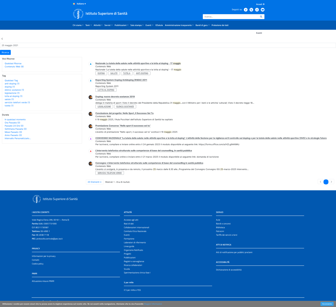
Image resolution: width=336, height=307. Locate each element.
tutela (9, 105)
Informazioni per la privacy (44, 256)
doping (10, 86)
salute (9, 99)
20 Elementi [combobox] (93, 182)
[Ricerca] (261, 17)
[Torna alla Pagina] (2, 39)
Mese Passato (13, 132)
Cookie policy (37, 263)
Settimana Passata (16, 129)
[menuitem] (78, 25)
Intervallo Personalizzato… (18, 138)
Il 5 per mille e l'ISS (132, 290)
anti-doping (12, 83)
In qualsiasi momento (15, 119)
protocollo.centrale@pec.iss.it (49, 238)
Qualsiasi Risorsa (13, 63)
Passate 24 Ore (14, 125)
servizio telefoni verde (17, 102)
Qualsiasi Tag (11, 80)
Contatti (35, 259)
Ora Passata (12, 122)
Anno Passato (13, 135)
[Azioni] (74, 3)
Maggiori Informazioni (153, 304)
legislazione (12, 93)
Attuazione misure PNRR (43, 281)
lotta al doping (13, 96)
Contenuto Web (14, 66)
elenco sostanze (14, 90)
